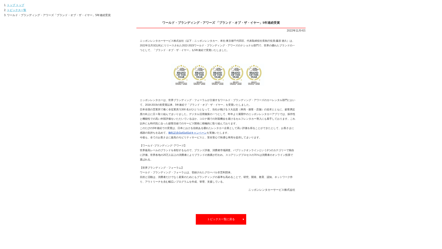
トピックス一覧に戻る (221, 219)
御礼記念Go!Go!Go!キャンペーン (187, 132)
